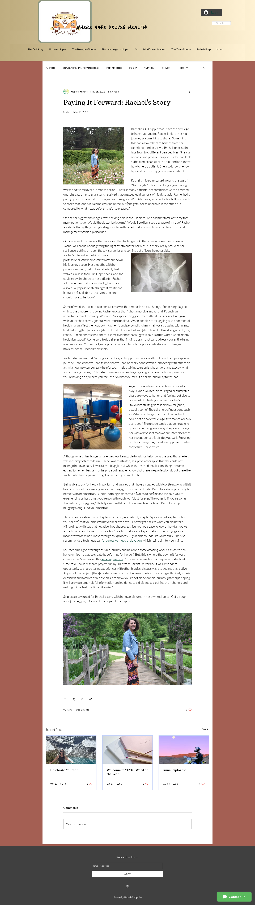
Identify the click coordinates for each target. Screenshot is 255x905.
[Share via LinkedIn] (82, 699)
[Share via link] (90, 699)
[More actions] (190, 91)
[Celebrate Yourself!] (71, 750)
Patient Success (114, 67)
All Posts (50, 67)
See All (205, 729)
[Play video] (127, 649)
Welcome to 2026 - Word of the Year (127, 772)
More (181, 67)
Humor (133, 67)
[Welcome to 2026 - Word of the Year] (128, 750)
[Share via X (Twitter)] (73, 699)
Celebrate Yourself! (65, 770)
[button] (204, 67)
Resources (166, 67)
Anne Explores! (174, 770)
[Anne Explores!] (184, 750)
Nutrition (149, 67)
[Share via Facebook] (65, 699)
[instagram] (127, 886)
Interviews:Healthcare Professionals (80, 67)
